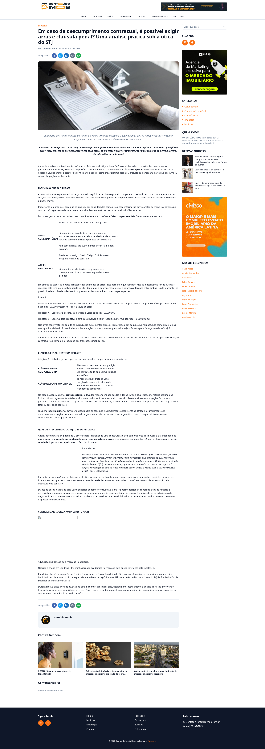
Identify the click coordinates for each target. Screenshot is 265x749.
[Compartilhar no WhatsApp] (78, 55)
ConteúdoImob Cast (159, 16)
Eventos (139, 724)
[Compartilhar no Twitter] (60, 55)
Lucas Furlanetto (190, 304)
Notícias (110, 16)
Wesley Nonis (188, 317)
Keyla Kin (186, 295)
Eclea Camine (188, 282)
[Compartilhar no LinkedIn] (66, 55)
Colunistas (140, 16)
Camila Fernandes (190, 273)
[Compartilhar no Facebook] (54, 55)
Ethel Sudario (188, 286)
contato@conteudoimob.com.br (203, 721)
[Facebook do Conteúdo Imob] (192, 42)
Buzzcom (152, 741)
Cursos (90, 729)
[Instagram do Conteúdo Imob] (185, 42)
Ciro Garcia (187, 277)
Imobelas (189, 119)
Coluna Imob (97, 16)
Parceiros (140, 715)
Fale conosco (178, 16)
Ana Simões (187, 268)
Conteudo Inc (125, 16)
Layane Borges (189, 299)
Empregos (91, 724)
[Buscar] (224, 27)
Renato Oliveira (189, 308)
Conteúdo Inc (191, 115)
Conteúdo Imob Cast (195, 111)
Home (83, 16)
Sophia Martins (189, 313)
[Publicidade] (194, 6)
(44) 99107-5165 (194, 726)
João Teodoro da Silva (192, 290)
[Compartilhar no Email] (72, 55)
